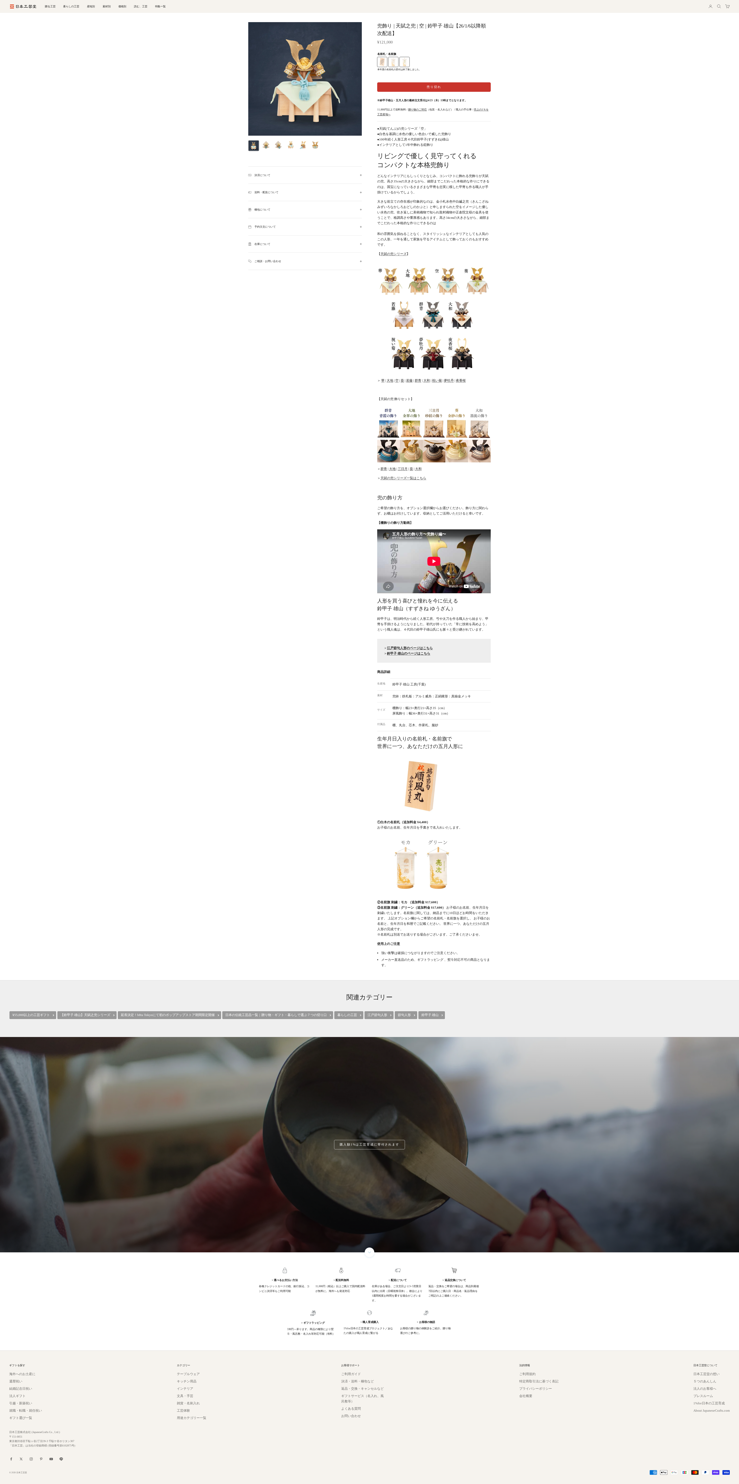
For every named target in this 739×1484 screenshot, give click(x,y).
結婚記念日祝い (20, 1388)
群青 (418, 380)
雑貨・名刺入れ (188, 1403)
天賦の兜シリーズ (393, 254)
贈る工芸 (50, 6)
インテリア (185, 1388)
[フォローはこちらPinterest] (41, 1459)
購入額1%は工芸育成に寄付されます (369, 1144)
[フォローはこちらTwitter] (21, 1459)
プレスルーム (703, 1396)
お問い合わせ (351, 1416)
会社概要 (525, 1396)
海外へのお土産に (22, 1374)
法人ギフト (17, 1396)
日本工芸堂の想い (706, 1374)
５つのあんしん (704, 1381)
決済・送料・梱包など (357, 1381)
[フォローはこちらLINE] (61, 1459)
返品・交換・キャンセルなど (362, 1388)
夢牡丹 (449, 380)
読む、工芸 (140, 6)
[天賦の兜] (434, 434)
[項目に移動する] (253, 145)
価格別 (122, 6)
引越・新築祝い (20, 1403)
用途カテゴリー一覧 (191, 1418)
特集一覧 (160, 6)
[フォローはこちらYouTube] (51, 1459)
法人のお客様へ (704, 1388)
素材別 (107, 6)
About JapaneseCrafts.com (711, 1410)
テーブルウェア (188, 1374)
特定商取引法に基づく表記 (538, 1381)
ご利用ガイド (351, 1374)
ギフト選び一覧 (20, 1418)
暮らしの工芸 (71, 6)
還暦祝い (15, 1381)
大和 (426, 380)
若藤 (409, 380)
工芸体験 (183, 1410)
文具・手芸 (185, 1396)
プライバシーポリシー (535, 1388)
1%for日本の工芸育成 (709, 1403)
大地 (390, 380)
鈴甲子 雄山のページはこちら (408, 653)
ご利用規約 (527, 1374)
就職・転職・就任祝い (25, 1410)
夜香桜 (461, 380)
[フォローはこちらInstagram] (31, 1459)
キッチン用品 (186, 1381)
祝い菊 (437, 380)
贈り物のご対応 (417, 109)
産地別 (91, 6)
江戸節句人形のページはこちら (410, 648)
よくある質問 (351, 1408)
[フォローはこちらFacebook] (11, 1459)
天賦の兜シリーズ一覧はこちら (403, 478)
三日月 (403, 469)
